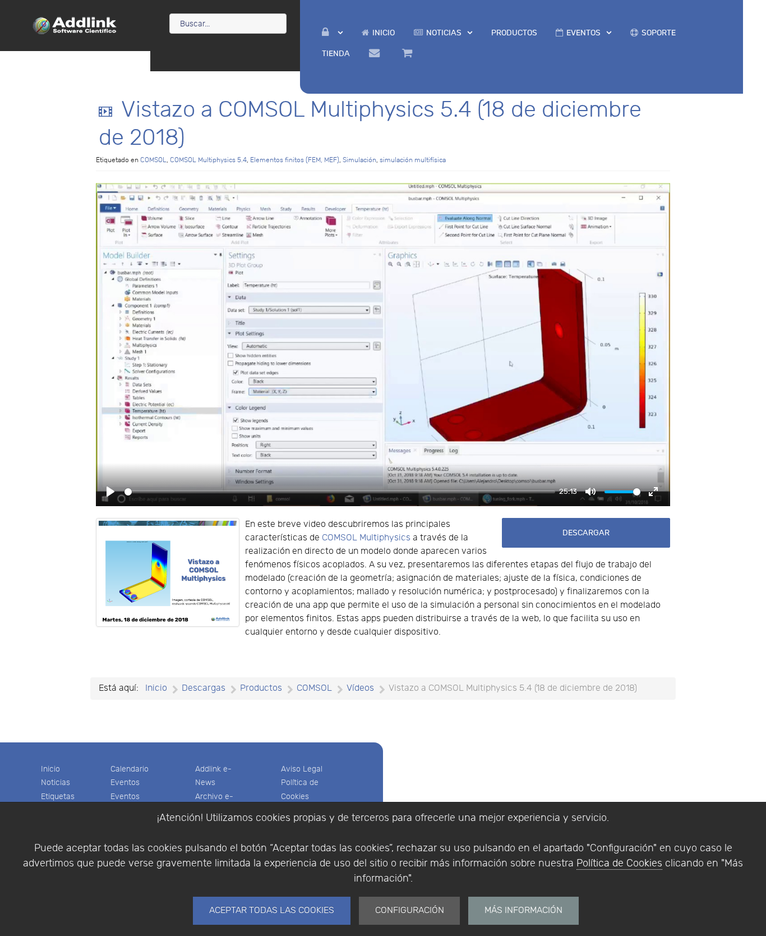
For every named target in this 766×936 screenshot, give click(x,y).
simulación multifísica (413, 160)
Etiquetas (58, 796)
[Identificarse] (332, 32)
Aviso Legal (301, 769)
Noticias (55, 782)
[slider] (339, 492)
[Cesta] (409, 53)
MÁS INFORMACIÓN (523, 910)
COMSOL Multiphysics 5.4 (208, 160)
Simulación (359, 160)
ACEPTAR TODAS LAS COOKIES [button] (271, 910)
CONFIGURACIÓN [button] (409, 910)
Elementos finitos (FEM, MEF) (294, 160)
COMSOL (153, 160)
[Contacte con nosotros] (376, 53)
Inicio (50, 769)
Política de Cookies (619, 863)
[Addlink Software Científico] (75, 25)
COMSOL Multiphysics (366, 538)
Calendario (129, 769)
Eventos (125, 782)
